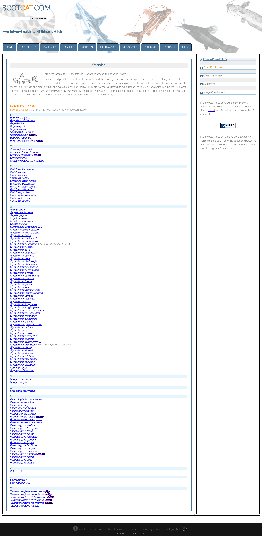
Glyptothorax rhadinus (22, 333)
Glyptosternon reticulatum (24, 229)
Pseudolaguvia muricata (23, 451)
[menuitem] (9, 47)
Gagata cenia (17, 209)
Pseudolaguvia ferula (21, 431)
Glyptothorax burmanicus (24, 241)
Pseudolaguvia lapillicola (23, 445)
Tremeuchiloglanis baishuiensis (27, 494)
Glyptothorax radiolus (21, 327)
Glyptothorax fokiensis (22, 278)
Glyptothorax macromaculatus (27, 310)
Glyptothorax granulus (22, 284)
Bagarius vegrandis (20, 137)
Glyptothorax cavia (20, 249)
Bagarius (15, 132)
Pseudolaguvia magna (22, 448)
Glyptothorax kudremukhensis (26, 292)
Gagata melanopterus (22, 221)
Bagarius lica (17, 123)
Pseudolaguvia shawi (21, 459)
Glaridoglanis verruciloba (23, 226)
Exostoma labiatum (20, 200)
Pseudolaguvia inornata (23, 439)
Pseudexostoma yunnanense (26, 422)
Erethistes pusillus (20, 192)
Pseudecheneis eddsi (22, 402)
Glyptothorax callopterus (23, 244)
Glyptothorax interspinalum (25, 290)
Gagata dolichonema (21, 212)
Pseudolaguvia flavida (22, 433)
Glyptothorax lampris (21, 295)
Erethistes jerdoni (19, 177)
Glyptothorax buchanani (23, 238)
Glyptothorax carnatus (22, 246)
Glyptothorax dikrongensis (24, 269)
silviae (28, 347)
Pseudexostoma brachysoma (26, 419)
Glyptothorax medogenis (23, 315)
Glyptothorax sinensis (21, 350)
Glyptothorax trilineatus (22, 361)
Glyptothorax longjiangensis (25, 307)
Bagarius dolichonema (22, 120)
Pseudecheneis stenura (23, 413)
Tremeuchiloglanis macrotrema (27, 502)
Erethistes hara (18, 172)
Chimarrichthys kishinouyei (24, 152)
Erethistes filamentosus (22, 169)
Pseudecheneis (18, 410)
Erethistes (18, 175)
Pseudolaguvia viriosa (22, 462)
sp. (22, 132)
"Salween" (29, 132)
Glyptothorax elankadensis (24, 275)
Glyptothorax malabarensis (25, 313)
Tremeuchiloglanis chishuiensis (27, 499)
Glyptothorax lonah (20, 301)
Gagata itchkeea (19, 218)
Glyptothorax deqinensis (23, 264)
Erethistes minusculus (22, 189)
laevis (25, 367)
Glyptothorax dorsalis (21, 272)
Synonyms (58, 109)
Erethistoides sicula (20, 198)
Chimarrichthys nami (21, 155)
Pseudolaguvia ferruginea (24, 428)
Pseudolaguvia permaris (23, 454)
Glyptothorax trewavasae (23, 359)
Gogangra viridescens (22, 370)
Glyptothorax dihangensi (23, 267)
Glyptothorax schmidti (22, 338)
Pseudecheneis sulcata (22, 416)
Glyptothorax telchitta (22, 356)
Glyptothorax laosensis (22, 298)
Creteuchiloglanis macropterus (27, 160)
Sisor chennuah (18, 479)
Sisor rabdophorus (20, 482)
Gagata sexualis (18, 223)
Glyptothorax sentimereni (23, 341)
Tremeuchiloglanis (20, 491)
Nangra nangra (18, 382)
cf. (31, 252)
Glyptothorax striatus (21, 353)
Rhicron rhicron (18, 471)
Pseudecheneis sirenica (23, 408)
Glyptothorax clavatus (22, 255)
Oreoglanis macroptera (22, 390)
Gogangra (16, 367)
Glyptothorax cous (20, 258)
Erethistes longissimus (22, 183)
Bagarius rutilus (18, 129)
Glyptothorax (17, 252)
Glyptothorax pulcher (21, 321)
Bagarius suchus (19, 134)
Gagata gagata (18, 215)
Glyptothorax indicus (21, 287)
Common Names (40, 109)
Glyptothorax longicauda (23, 304)
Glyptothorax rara (19, 330)
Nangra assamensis (21, 379)
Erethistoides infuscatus (23, 195)
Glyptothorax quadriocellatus (26, 324)
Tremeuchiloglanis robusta (24, 505)
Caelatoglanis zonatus (22, 149)
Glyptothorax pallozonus (23, 318)
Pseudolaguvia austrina (22, 425)
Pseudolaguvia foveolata (23, 436)
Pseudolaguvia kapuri (22, 442)
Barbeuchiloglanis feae (22, 140)
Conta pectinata (18, 157)
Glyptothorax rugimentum (24, 336)
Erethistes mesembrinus (23, 186)
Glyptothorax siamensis (23, 344)
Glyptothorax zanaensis (23, 364)
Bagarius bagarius (20, 117)
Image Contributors (77, 109)
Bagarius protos (18, 126)
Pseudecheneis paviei (22, 405)
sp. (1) (30, 410)
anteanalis (36, 491)
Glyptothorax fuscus (21, 281)
